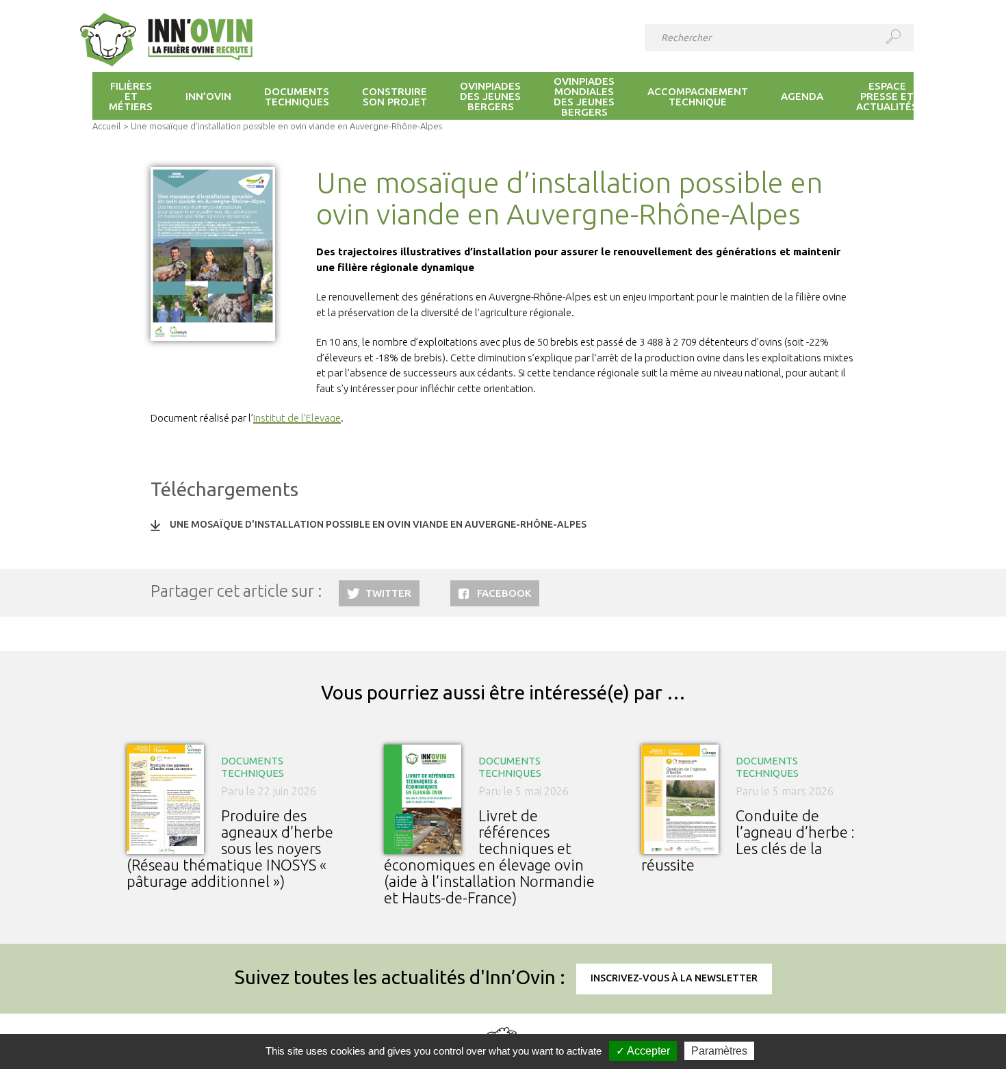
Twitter (388, 593)
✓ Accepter (643, 1051)
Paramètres (719, 1051)
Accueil (106, 126)
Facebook (504, 593)
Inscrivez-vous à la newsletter (674, 978)
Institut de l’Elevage (297, 418)
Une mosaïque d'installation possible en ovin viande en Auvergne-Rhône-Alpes (378, 524)
